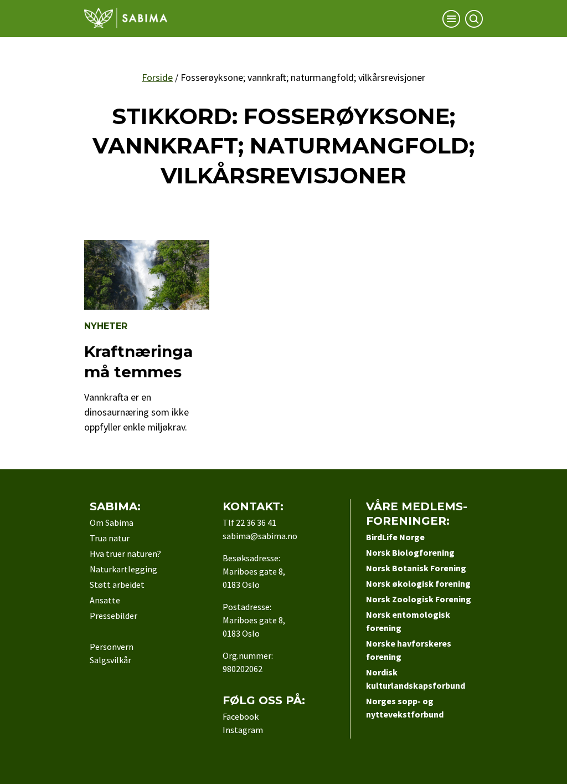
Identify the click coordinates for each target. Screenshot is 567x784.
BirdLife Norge (395, 536)
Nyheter (105, 326)
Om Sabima (111, 522)
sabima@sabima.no (260, 535)
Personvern (111, 646)
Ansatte (105, 600)
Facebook (241, 716)
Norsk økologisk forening (418, 583)
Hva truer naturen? (125, 553)
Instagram (243, 729)
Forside (157, 77)
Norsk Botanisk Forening (416, 567)
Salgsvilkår (110, 659)
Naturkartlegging (123, 569)
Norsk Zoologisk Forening (418, 598)
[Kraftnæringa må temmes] (146, 306)
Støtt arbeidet (117, 584)
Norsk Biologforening (410, 552)
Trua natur (110, 538)
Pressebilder (113, 615)
